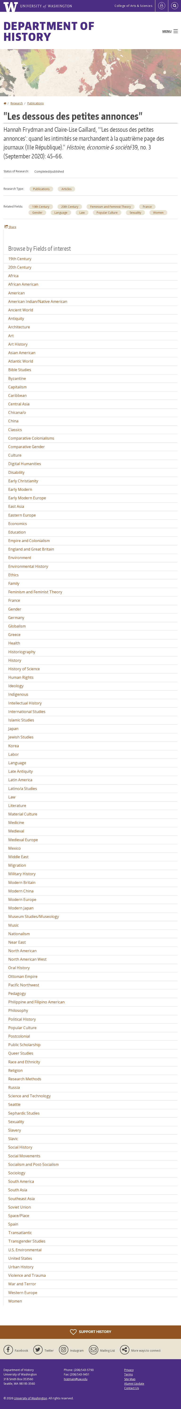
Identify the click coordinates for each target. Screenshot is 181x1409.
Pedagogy (17, 993)
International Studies (26, 711)
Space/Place (18, 1215)
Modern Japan (20, 908)
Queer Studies (20, 1053)
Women (158, 213)
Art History (18, 344)
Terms (128, 1374)
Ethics (13, 574)
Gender (37, 213)
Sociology (16, 1173)
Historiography (21, 651)
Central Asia (18, 404)
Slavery (14, 1130)
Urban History (20, 1266)
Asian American (21, 352)
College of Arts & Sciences (133, 6)
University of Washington (30, 1398)
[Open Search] (174, 6)
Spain (13, 1224)
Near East (17, 942)
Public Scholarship (24, 1044)
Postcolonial (19, 1036)
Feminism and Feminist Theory (110, 207)
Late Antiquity (20, 771)
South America (21, 1181)
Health (14, 643)
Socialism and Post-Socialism (33, 1164)
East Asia (16, 506)
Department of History (49, 31)
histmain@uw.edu (75, 1379)
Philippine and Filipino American (36, 1002)
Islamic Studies (21, 720)
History (14, 660)
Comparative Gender (26, 446)
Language (60, 213)
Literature (17, 805)
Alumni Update (134, 1384)
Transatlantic (20, 1232)
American (16, 293)
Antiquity (16, 318)
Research (17, 103)
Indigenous (18, 694)
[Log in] (161, 6)
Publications (35, 103)
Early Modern (20, 489)
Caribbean (17, 395)
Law (82, 213)
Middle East (18, 856)
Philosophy (18, 1010)
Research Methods (24, 1079)
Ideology (16, 685)
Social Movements (24, 1156)
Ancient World (20, 310)
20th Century (69, 207)
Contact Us (131, 1388)
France (147, 207)
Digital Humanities (24, 463)
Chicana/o (17, 412)
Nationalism (19, 933)
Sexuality (135, 213)
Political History (22, 1019)
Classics (15, 429)
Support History (94, 1332)
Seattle (14, 1104)
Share (12, 227)
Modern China (20, 891)
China (13, 421)
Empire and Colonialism (29, 540)
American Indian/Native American (37, 301)
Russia (14, 1087)
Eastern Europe (22, 515)
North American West (27, 959)
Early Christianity (23, 481)
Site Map (130, 1379)
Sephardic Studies (24, 1113)
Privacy (129, 1370)
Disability (16, 472)
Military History (22, 873)
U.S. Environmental (24, 1249)
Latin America (20, 779)
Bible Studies (19, 369)
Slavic (13, 1138)
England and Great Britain (31, 549)
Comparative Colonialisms (31, 438)
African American (23, 284)
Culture (14, 455)
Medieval (16, 831)
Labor (13, 754)
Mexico (14, 848)
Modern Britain (21, 882)
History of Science (24, 668)
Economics (17, 523)
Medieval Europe (23, 839)
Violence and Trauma (27, 1275)
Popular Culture (107, 213)
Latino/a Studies (22, 788)
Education (17, 532)
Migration (17, 865)
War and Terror (22, 1283)
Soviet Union (19, 1207)
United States (20, 1258)
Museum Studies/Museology (33, 916)
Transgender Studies (26, 1241)
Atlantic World (20, 361)
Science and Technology (29, 1096)
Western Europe (22, 1292)
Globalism (17, 626)
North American (22, 950)
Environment (19, 557)
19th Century (40, 207)
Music (13, 925)
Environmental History (28, 566)
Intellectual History (25, 703)
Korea (13, 745)
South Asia (17, 1190)
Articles (66, 189)
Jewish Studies (20, 737)
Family (13, 583)
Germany (16, 617)
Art (11, 335)
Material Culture (22, 814)
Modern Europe (22, 899)
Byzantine (17, 378)
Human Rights (20, 677)
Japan (13, 728)
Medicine (16, 822)
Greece (14, 634)
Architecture (19, 327)
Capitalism (17, 387)
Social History (20, 1147)
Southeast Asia (21, 1198)
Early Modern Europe (27, 498)
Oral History (19, 967)
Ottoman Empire (22, 976)
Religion (15, 1070)
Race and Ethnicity (24, 1062)
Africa (13, 275)
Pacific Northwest (23, 985)
